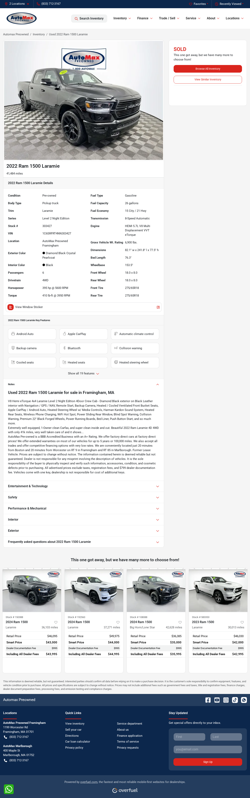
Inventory (39, 34)
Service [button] (191, 18)
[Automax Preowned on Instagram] (224, 699)
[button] (18, 4)
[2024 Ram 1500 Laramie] (32, 590)
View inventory (74, 723)
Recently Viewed (230, 4)
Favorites (200, 4)
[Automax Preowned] (21, 18)
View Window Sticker (29, 307)
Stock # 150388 (14, 617)
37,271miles (112, 627)
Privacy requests (128, 747)
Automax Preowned (16, 34)
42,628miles (174, 627)
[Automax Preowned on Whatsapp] (242, 699)
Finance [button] (142, 18)
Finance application (129, 735)
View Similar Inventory (208, 79)
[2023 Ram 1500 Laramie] (218, 590)
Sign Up (207, 761)
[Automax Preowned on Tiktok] (233, 699)
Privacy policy (74, 747)
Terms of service (128, 741)
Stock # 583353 (200, 617)
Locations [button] (232, 18)
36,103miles (50, 627)
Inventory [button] (120, 18)
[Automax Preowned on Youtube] (215, 699)
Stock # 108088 (138, 617)
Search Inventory (91, 18)
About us (123, 729)
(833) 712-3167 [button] (51, 3)
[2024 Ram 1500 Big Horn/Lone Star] (156, 590)
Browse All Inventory (208, 68)
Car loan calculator (77, 741)
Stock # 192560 (76, 617)
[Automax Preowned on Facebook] (206, 699)
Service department (129, 723)
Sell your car (73, 729)
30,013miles (236, 627)
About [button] (211, 18)
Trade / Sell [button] (167, 18)
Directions (72, 735)
